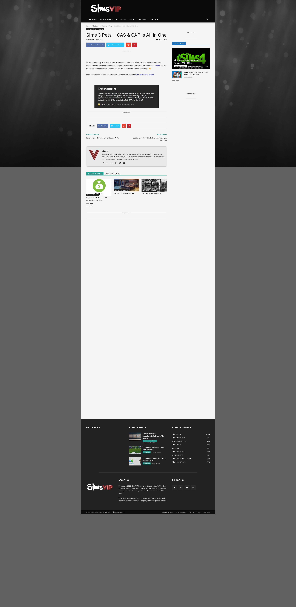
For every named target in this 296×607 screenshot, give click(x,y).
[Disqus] (126, 253)
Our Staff (142, 20)
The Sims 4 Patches (180, 66)
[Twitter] (121, 163)
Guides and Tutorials (149, 441)
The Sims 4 (146, 452)
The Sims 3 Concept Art (121, 190)
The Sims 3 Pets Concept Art (124, 193)
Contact (154, 20)
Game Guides (105, 20)
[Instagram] (112, 163)
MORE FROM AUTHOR (113, 174)
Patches (120, 20)
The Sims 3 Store (178, 438)
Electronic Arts (177, 455)
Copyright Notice (167, 512)
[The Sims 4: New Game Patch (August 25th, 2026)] (191, 58)
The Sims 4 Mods (178, 462)
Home (88, 26)
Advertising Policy (181, 512)
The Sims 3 (90, 29)
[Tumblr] (117, 163)
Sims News (92, 20)
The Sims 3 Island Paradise (182, 458)
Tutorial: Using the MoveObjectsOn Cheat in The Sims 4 (153, 436)
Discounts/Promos (92, 195)
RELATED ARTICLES (95, 174)
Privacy (198, 512)
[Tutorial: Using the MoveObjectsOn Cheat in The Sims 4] (135, 437)
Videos (132, 20)
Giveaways (176, 448)
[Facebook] (104, 163)
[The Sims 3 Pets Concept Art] (126, 185)
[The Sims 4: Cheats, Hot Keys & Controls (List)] (135, 461)
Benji (189, 66)
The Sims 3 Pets (99, 29)
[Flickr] (108, 163)
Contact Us (206, 512)
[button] (207, 19)
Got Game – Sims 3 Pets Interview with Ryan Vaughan (150, 139)
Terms (191, 512)
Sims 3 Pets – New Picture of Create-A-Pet (102, 138)
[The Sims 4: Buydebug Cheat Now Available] (135, 450)
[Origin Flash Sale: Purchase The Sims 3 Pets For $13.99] (98, 187)
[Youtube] (125, 163)
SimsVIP (91, 39)
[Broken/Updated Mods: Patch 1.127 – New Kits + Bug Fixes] (177, 74)
